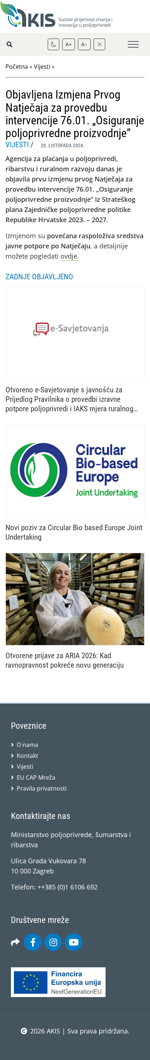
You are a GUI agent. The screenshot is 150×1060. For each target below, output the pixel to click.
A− (84, 44)
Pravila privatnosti (42, 788)
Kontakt (27, 756)
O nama (27, 745)
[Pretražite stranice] (9, 44)
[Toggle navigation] (133, 44)
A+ (69, 44)
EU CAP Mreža (36, 777)
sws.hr (75, 1045)
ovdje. (69, 256)
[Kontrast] (53, 44)
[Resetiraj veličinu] (99, 44)
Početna (16, 67)
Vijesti (42, 67)
